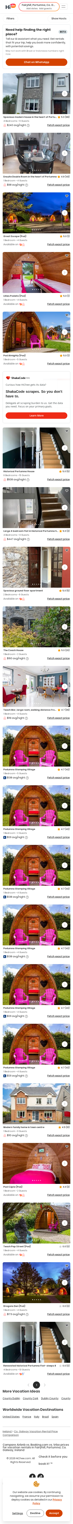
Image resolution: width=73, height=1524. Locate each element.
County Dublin (11, 1398)
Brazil (45, 1416)
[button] (39, 6)
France (27, 1416)
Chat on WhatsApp (36, 62)
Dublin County (49, 1398)
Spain (55, 1416)
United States (11, 1416)
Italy (36, 1416)
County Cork (30, 1398)
